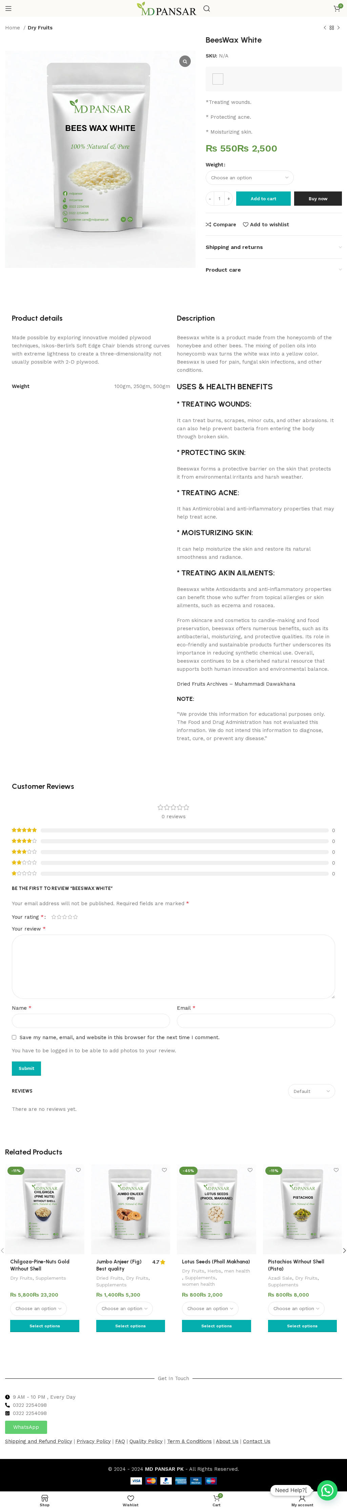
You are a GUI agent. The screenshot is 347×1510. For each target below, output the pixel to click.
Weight (214, 165)
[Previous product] (325, 28)
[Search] (206, 8)
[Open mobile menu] (8, 8)
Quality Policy (146, 1441)
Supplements (51, 1278)
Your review (29, 928)
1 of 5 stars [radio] (53, 916)
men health (237, 1271)
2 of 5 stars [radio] (59, 916)
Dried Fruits (109, 1278)
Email (186, 1008)
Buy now (318, 198)
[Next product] (338, 28)
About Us (227, 1441)
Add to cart (263, 198)
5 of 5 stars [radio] (75, 916)
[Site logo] (167, 8)
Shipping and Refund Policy (38, 1441)
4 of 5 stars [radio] (70, 916)
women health (198, 1284)
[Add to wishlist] (78, 1170)
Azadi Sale (280, 1278)
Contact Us (256, 1441)
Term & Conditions (189, 1441)
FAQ (120, 1441)
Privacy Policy (94, 1441)
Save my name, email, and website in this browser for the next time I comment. (120, 1037)
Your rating (28, 917)
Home (13, 28)
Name (22, 1008)
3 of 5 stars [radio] (64, 916)
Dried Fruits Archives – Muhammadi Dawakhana (236, 684)
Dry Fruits (40, 28)
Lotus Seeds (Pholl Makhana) (216, 1262)
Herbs (214, 1271)
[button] (327, 1490)
